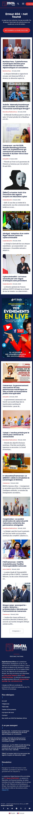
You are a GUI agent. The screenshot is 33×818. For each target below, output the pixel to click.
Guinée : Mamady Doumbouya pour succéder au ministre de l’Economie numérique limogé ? (16, 106)
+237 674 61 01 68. (16, 681)
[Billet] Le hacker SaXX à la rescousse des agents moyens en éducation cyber (15, 194)
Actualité (6, 159)
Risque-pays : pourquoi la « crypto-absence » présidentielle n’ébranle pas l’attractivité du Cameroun (15, 608)
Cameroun (6, 483)
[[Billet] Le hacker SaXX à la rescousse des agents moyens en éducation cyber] (16, 180)
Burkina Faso (7, 71)
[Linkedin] (8, 808)
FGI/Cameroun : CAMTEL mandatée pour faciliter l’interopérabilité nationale (14, 564)
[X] (21, 808)
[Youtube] (29, 808)
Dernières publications (10, 112)
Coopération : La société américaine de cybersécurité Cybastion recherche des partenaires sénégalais (15, 522)
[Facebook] (3, 808)
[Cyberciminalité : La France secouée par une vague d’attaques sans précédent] (16, 264)
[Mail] (12, 808)
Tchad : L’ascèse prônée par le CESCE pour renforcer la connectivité (16, 434)
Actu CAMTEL (7, 569)
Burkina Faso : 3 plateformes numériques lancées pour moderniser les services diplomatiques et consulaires (16, 64)
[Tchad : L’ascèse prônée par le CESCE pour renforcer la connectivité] (16, 420)
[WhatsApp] (25, 808)
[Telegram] (16, 808)
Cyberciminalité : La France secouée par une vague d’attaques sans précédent (15, 278)
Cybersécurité (7, 200)
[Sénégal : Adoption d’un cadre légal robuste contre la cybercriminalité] (16, 221)
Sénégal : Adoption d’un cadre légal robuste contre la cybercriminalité (16, 235)
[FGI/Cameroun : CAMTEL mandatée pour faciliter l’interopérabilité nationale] (16, 549)
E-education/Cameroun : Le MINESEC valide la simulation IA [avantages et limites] (16, 478)
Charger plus (16, 631)
